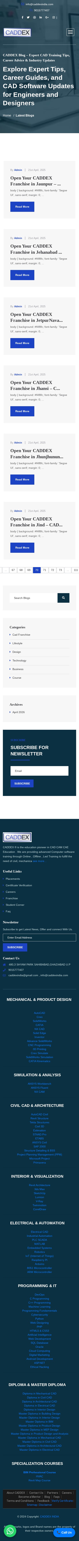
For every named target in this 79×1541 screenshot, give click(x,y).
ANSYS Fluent (39, 1087)
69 (28, 570)
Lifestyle (17, 643)
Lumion (39, 1197)
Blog (47, 1496)
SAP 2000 (40, 1146)
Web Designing (39, 1322)
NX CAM (39, 1091)
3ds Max (39, 1189)
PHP (39, 1326)
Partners (52, 1492)
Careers (11, 891)
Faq (8, 911)
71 (44, 570)
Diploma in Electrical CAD (39, 1405)
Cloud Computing (39, 1350)
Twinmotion (39, 1205)
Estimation (39, 1130)
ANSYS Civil (39, 1142)
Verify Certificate (62, 1500)
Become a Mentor (30, 1496)
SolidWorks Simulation (39, 1057)
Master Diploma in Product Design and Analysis (39, 1433)
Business (17, 669)
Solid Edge (39, 1033)
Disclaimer (45, 1504)
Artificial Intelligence (40, 1334)
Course (16, 677)
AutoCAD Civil (39, 1114)
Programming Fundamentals (39, 1310)
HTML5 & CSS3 (39, 1330)
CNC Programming (39, 1045)
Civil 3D (39, 1126)
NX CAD (39, 1029)
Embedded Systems (39, 1247)
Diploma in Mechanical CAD (39, 1393)
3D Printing (39, 1049)
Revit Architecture (39, 1185)
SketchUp (39, 1193)
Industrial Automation (39, 1235)
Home (7, 115)
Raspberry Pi (39, 1259)
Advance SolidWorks (39, 1041)
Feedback (43, 1500)
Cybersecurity (39, 1314)
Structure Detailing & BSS (39, 1150)
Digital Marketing (39, 1354)
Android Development (39, 1358)
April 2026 (18, 712)
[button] (70, 32)
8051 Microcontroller (39, 1267)
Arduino (39, 1263)
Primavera (39, 1162)
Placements (13, 878)
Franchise (12, 898)
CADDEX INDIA (49, 1516)
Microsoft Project (39, 1158)
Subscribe (15, 947)
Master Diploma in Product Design (39, 1425)
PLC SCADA (39, 1239)
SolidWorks (39, 1020)
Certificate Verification (19, 885)
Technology (19, 660)
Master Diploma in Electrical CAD (40, 1449)
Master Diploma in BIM (39, 1421)
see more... (40, 861)
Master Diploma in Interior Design (39, 1417)
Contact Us (36, 1492)
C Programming (39, 1298)
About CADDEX (16, 1492)
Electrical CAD (39, 1231)
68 (21, 570)
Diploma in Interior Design (39, 1409)
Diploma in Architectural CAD (39, 1401)
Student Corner (15, 904)
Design (16, 651)
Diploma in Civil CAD (39, 1397)
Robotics (39, 1251)
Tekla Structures (39, 1122)
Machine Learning (39, 1306)
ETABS (39, 1138)
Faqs (57, 1496)
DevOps (39, 1294)
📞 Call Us (64, 1532)
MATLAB (39, 1243)
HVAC (39, 1476)
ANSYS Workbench (39, 1083)
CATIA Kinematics (39, 1061)
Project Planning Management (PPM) (39, 1154)
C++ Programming (39, 1302)
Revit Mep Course (39, 1480)
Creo (40, 1016)
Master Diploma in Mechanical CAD (39, 1437)
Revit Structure (39, 1118)
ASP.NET (39, 1362)
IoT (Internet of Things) (40, 1255)
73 (60, 570)
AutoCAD (39, 1012)
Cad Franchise (21, 634)
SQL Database (39, 1342)
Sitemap (32, 1504)
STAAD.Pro (39, 1134)
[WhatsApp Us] (10, 1529)
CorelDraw (39, 1209)
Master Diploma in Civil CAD (39, 1441)
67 (13, 570)
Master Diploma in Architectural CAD (39, 1445)
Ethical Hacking (39, 1366)
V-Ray (39, 1201)
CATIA (39, 1025)
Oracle (39, 1346)
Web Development (39, 1338)
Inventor (39, 1037)
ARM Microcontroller (39, 1272)
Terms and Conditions (20, 1500)
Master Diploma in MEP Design (39, 1429)
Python (39, 1318)
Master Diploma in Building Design (39, 1413)
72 (52, 570)
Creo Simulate (39, 1053)
